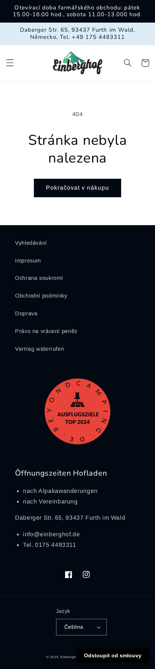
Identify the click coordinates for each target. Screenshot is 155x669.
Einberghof (70, 657)
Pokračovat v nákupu (77, 187)
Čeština (74, 627)
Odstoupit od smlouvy (112, 655)
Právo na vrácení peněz (46, 331)
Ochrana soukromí (39, 278)
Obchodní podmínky (41, 296)
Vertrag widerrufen (39, 349)
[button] (9, 63)
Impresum (28, 261)
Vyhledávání (31, 243)
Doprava (26, 313)
